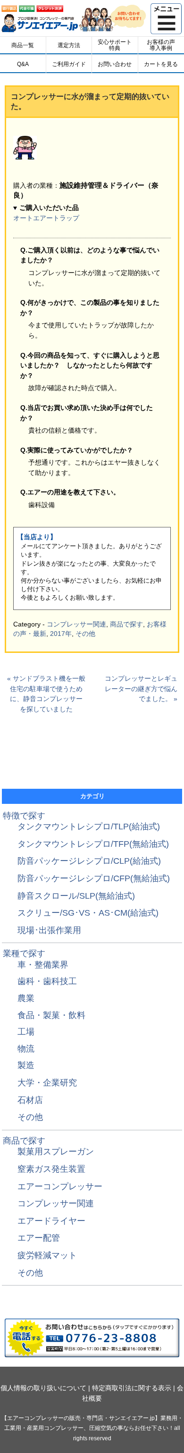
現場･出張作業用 (49, 930)
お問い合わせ (115, 64)
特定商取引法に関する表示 (131, 1388)
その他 (85, 633)
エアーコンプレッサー (59, 1186)
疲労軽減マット (47, 1255)
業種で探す (24, 953)
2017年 (61, 633)
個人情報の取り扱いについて (43, 1388)
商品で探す (126, 624)
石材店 (30, 1100)
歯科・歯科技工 (47, 981)
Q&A (23, 64)
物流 (25, 1048)
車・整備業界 (42, 964)
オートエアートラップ (46, 218)
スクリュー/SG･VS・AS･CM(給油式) (88, 913)
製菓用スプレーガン (55, 1151)
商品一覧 (22, 45)
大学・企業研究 (47, 1082)
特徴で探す (24, 815)
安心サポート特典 (115, 45)
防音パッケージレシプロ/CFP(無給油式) (93, 878)
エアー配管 (38, 1238)
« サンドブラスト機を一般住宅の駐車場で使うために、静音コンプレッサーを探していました (46, 694)
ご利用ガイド (69, 64)
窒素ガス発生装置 (51, 1169)
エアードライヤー (51, 1221)
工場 (25, 1031)
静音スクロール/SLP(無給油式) (76, 896)
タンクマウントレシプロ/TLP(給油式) (88, 826)
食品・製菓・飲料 (51, 1015)
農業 (25, 998)
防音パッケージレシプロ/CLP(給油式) (89, 861)
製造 (25, 1065)
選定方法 (69, 45)
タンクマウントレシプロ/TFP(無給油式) (93, 844)
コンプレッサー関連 (76, 624)
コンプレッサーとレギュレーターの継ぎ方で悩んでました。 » (141, 688)
